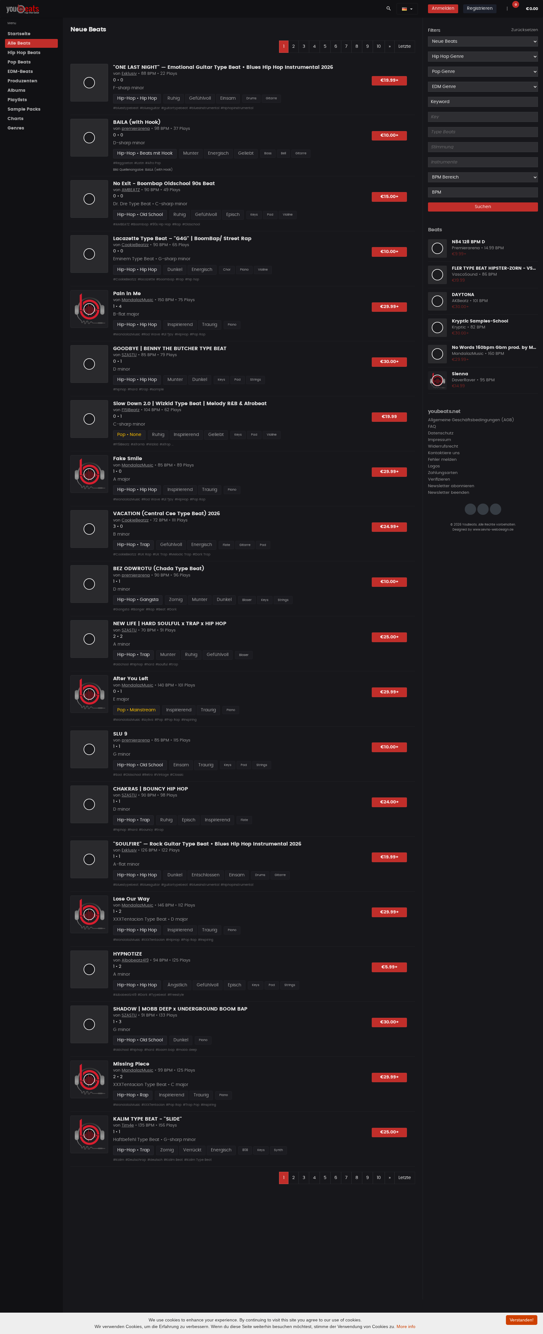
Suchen (483, 207)
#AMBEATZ (121, 224)
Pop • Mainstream (136, 710)
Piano (244, 269)
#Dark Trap (202, 554)
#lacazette (146, 279)
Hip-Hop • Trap (133, 545)
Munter (191, 153)
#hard (133, 389)
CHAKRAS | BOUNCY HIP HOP (150, 788)
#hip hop (192, 279)
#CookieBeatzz (124, 279)
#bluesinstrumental (204, 108)
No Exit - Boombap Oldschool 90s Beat (164, 183)
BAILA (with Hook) (137, 122)
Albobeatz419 (135, 960)
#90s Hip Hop (160, 224)
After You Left (130, 678)
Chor (227, 269)
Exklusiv (129, 74)
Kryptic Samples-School (480, 321)
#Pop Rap (198, 334)
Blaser (247, 600)
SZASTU (129, 355)
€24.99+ (389, 527)
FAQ (432, 427)
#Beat (161, 609)
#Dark (172, 609)
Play (89, 82)
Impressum (439, 440)
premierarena (136, 129)
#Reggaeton (123, 163)
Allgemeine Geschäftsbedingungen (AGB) (471, 420)
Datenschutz (440, 433)
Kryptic (459, 327)
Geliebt (246, 153)
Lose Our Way (131, 898)
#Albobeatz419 (124, 994)
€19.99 (389, 417)
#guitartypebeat (174, 108)
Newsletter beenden (448, 493)
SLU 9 (120, 733)
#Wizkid (152, 444)
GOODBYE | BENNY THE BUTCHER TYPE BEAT (170, 348)
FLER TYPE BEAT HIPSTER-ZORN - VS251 (496, 268)
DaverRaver (463, 380)
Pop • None (129, 435)
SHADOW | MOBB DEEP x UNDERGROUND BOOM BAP (180, 1009)
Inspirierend (180, 324)
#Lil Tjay (167, 334)
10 (379, 46)
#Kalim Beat (173, 1159)
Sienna (460, 374)
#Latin (139, 163)
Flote (226, 545)
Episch (233, 214)
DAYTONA (463, 294)
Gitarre (271, 98)
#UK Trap (160, 554)
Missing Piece (131, 1064)
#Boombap (140, 224)
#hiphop (119, 389)
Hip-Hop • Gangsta (137, 600)
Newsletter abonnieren (451, 486)
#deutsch (154, 1159)
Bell (283, 153)
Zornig (176, 600)
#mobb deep (186, 1049)
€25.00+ (389, 637)
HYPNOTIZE (127, 953)
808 (245, 1150)
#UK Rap (144, 554)
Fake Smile (127, 458)
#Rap (176, 224)
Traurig (209, 324)
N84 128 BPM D (468, 242)
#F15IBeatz (121, 444)
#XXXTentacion (153, 939)
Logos (434, 466)
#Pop (159, 719)
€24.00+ (389, 802)
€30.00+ (389, 362)
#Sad (117, 774)
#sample (157, 389)
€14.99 (458, 386)
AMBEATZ (131, 190)
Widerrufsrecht (443, 446)
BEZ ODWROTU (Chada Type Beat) (158, 568)
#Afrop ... (166, 444)
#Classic (177, 774)
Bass (268, 153)
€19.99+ (389, 80)
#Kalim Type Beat (198, 1159)
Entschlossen (206, 875)
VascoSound (465, 275)
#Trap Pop (191, 1104)
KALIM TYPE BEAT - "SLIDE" (147, 1119)
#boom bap (165, 1049)
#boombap (165, 279)
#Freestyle (175, 994)
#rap (180, 279)
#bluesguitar (150, 108)
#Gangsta (121, 609)
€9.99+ (459, 254)
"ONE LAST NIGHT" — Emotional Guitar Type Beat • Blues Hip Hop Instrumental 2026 (223, 67)
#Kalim (118, 1159)
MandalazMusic (137, 300)
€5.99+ (389, 967)
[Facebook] (483, 509)
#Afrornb (138, 444)
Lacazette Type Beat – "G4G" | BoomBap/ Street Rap (182, 238)
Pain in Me (127, 293)
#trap (143, 389)
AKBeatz (460, 301)
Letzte (404, 46)
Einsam (228, 98)
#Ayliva (147, 719)
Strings (255, 379)
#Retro (147, 774)
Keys (254, 214)
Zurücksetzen (524, 30)
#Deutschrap (135, 1159)
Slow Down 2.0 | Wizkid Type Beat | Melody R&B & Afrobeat (190, 403)
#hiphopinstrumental (237, 108)
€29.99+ (389, 307)
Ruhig (173, 98)
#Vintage (161, 774)
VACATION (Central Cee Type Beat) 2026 (166, 513)
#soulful (161, 664)
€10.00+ (389, 135)
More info (406, 1326)
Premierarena (466, 248)
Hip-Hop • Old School (140, 214)
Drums (251, 98)
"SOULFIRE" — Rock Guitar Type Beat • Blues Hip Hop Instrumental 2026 (207, 843)
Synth (278, 1150)
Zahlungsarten (443, 473)
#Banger (138, 609)
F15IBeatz (131, 410)
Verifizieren (439, 479)
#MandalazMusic (126, 334)
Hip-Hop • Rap (132, 1095)
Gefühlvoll (200, 98)
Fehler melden (442, 460)
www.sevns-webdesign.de (493, 529)
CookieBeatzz (135, 245)
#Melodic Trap (180, 554)
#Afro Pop (153, 163)
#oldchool (121, 664)
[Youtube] (495, 509)
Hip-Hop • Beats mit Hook (145, 153)
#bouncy (146, 829)
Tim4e (128, 1125)
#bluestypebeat (126, 108)
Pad (270, 214)
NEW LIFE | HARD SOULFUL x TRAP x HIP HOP (169, 623)
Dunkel (174, 269)
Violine (288, 214)
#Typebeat (157, 994)
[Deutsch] (404, 8)
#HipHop (182, 334)
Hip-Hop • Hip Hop (137, 98)
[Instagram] (470, 509)
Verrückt (192, 1150)
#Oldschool (191, 224)
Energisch (218, 153)
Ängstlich (177, 985)
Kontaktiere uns (444, 453)
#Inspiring (189, 719)
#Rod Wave (150, 334)
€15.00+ (389, 197)
